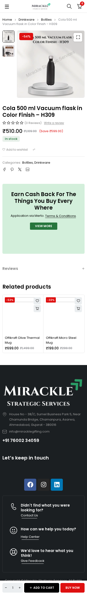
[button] (77, 37)
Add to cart (43, 588)
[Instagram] (43, 485)
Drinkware (27, 19)
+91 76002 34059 (20, 440)
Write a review (54, 123)
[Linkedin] (57, 485)
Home (7, 19)
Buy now (72, 588)
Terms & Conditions (60, 216)
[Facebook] (30, 485)
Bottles (46, 19)
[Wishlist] (15, 150)
